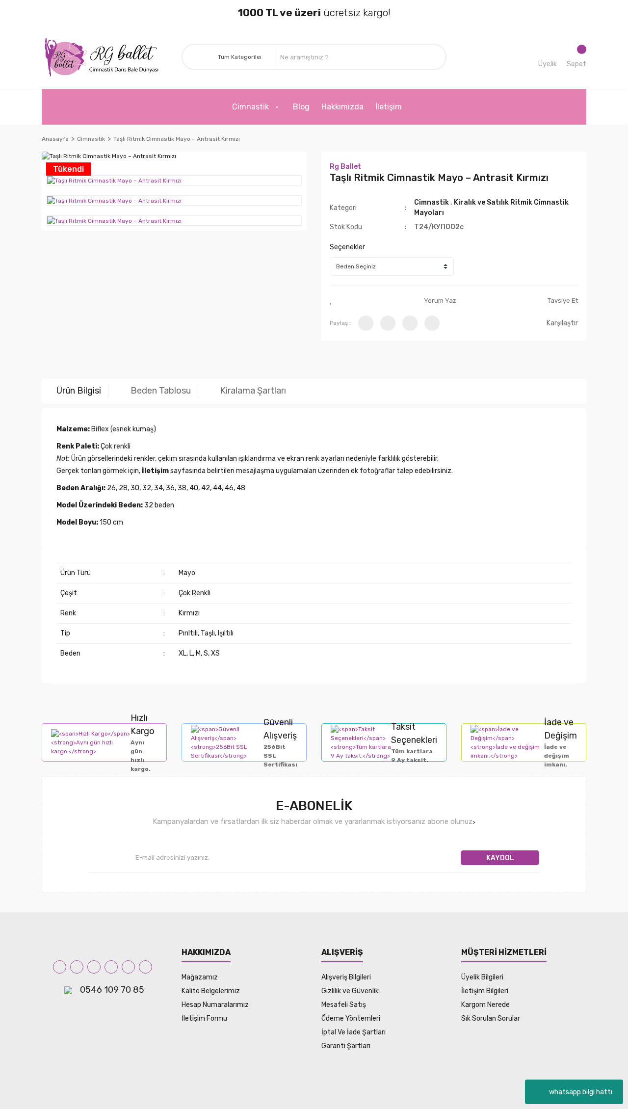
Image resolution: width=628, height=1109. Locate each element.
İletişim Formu (204, 1018)
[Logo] (104, 57)
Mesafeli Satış (343, 1005)
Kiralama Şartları (253, 390)
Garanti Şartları (345, 1046)
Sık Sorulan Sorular (490, 1018)
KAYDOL (500, 858)
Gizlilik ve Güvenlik (350, 991)
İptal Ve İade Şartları (353, 1032)
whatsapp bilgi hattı (580, 1092)
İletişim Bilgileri (484, 991)
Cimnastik (432, 202)
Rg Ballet (345, 166)
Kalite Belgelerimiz (211, 991)
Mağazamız (200, 977)
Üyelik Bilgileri (482, 977)
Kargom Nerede (485, 1005)
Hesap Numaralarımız (215, 1005)
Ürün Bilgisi (78, 390)
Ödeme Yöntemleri (350, 1018)
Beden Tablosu (161, 390)
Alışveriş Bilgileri (346, 977)
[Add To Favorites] (331, 301)
